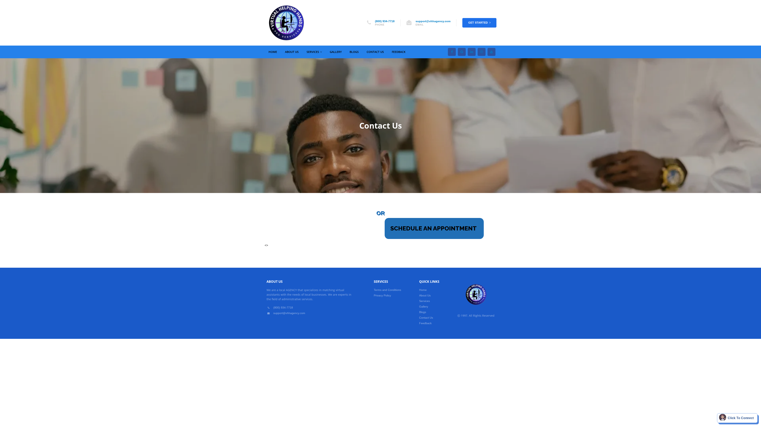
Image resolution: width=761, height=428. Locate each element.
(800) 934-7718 (385, 21)
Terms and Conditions (387, 289)
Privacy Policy (382, 295)
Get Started (478, 22)
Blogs (354, 52)
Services (313, 52)
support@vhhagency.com (433, 21)
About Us (292, 52)
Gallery (336, 52)
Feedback (398, 52)
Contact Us (375, 52)
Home (273, 52)
